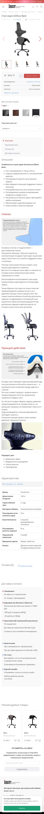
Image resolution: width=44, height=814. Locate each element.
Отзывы (9, 149)
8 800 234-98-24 (14, 795)
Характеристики (11, 145)
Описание (9, 141)
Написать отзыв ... (26, 566)
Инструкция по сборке (13, 484)
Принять (22, 808)
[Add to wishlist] (15, 740)
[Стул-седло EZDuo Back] (22, 39)
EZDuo (5, 733)
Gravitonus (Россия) (9, 736)
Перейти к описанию (11, 93)
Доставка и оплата (12, 153)
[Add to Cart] (18, 740)
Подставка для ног (9, 123)
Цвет (5, 105)
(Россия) (33, 82)
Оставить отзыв (34, 19)
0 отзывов (17, 19)
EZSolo (26, 733)
